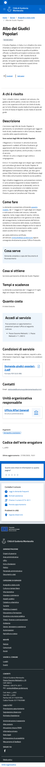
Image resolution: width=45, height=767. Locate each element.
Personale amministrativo (12, 571)
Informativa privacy (10, 731)
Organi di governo (9, 553)
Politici (5, 567)
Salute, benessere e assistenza (14, 626)
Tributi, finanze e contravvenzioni (15, 619)
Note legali (7, 734)
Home (5, 17)
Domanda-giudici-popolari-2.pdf (19, 367)
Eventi (5, 665)
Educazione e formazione (12, 612)
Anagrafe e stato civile (26, 17)
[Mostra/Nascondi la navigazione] (4, 9)
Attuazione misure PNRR (12, 727)
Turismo (6, 605)
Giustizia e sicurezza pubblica (14, 616)
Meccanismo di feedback (12, 741)
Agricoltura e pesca (10, 633)
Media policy (7, 759)
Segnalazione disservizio (12, 712)
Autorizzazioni (8, 630)
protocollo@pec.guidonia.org (22, 237)
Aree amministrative (10, 557)
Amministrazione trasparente (14, 720)
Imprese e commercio (11, 595)
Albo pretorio (8, 724)
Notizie (5, 644)
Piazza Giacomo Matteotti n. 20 (14, 680)
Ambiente (6, 623)
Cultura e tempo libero (11, 588)
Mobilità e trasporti (10, 609)
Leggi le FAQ (7, 705)
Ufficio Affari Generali (16, 410)
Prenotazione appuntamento (13, 708)
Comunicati (7, 647)
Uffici (5, 560)
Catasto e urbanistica (11, 602)
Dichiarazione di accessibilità (13, 738)
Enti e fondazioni (9, 564)
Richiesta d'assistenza (11, 715)
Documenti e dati (9, 574)
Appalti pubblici (8, 598)
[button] (40, 9)
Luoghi (5, 661)
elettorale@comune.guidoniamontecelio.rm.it (25, 389)
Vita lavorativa (8, 591)
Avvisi (5, 651)
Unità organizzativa (9, 764)
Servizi (12, 17)
